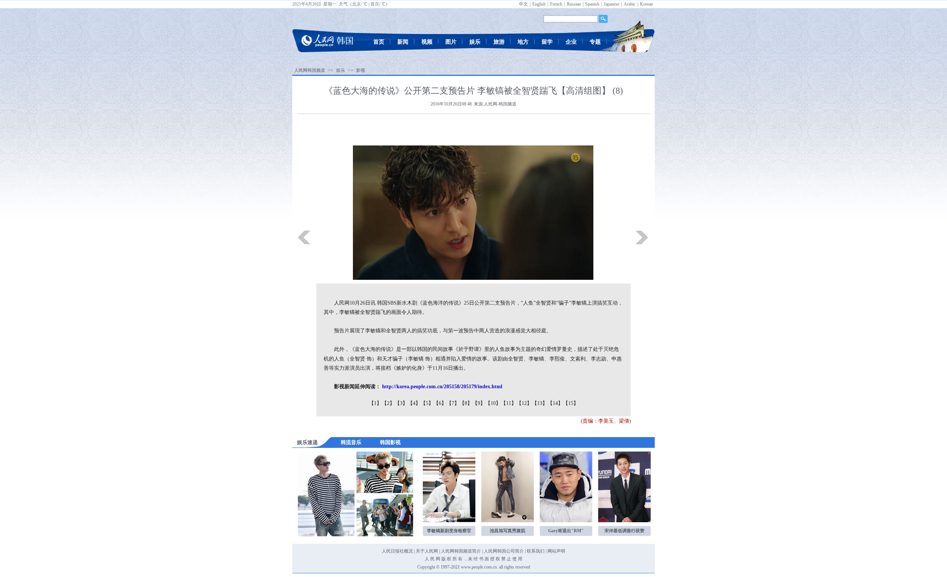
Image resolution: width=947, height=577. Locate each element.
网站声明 (556, 551)
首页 (378, 42)
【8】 (465, 403)
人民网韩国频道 (309, 70)
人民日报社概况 (397, 551)
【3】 (401, 403)
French (556, 4)
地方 (523, 42)
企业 (571, 42)
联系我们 (536, 551)
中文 (523, 4)
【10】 (493, 403)
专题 (595, 42)
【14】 (555, 403)
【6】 (440, 403)
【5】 (427, 403)
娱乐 (475, 42)
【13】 (539, 403)
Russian (574, 4)
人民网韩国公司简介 (504, 551)
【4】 (414, 403)
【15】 (571, 403)
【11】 (508, 403)
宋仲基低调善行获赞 (624, 530)
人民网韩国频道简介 (461, 551)
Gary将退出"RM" (566, 530)
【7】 (452, 403)
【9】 (478, 403)
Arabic (630, 4)
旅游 (499, 42)
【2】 (388, 403)
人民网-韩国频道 (500, 104)
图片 (450, 42)
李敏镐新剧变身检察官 (449, 530)
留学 (547, 42)
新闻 (402, 42)
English (539, 4)
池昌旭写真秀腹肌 (507, 530)
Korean (646, 4)
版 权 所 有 (451, 558)
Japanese (611, 4)
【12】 (524, 403)
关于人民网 (427, 551)
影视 (360, 70)
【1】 (375, 403)
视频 (426, 42)
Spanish (592, 4)
